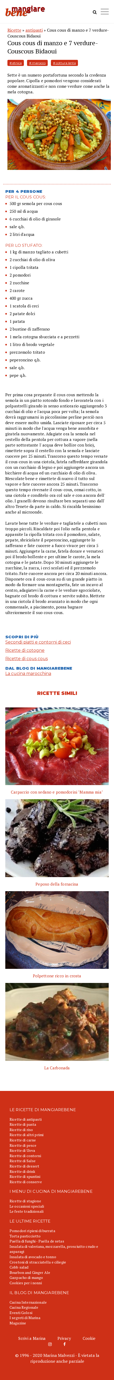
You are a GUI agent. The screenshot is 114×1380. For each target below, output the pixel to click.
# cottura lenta (64, 63)
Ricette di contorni (25, 1155)
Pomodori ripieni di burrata (32, 1230)
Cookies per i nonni (26, 1282)
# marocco (37, 63)
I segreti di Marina (25, 1317)
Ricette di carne (23, 1140)
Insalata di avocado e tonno (33, 1256)
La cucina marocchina (28, 673)
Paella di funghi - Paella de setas (37, 1241)
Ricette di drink (22, 1171)
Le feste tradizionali (26, 1211)
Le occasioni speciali (27, 1206)
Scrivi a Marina (32, 1338)
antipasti (34, 30)
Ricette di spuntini (25, 1176)
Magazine (18, 1322)
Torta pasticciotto (25, 1236)
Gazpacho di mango (26, 1277)
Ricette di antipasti (26, 1119)
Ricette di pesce (23, 1145)
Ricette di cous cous (26, 658)
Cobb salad (19, 1267)
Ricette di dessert (25, 1166)
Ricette (14, 30)
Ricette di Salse (23, 1160)
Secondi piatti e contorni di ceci (38, 642)
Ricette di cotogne (25, 650)
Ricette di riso (21, 1129)
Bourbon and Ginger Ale (30, 1272)
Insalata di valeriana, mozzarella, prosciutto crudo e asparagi (54, 1249)
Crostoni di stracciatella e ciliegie (38, 1262)
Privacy (64, 1338)
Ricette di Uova (22, 1150)
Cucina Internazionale (28, 1302)
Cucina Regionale (24, 1307)
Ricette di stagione (25, 1200)
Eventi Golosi (21, 1312)
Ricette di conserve (26, 1181)
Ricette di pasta (23, 1124)
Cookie (89, 1338)
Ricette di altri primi (26, 1134)
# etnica (16, 63)
